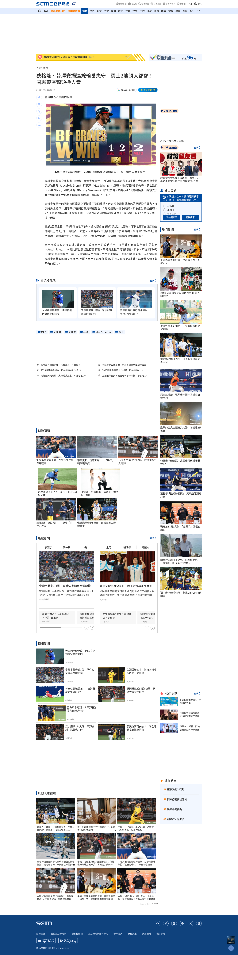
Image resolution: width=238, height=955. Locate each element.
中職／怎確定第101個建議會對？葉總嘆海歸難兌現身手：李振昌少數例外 (95, 863)
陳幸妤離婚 (74, 11)
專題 (177, 11)
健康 (149, 11)
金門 (108, 547)
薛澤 (88, 185)
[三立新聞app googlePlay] (68, 940)
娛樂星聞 (123, 3)
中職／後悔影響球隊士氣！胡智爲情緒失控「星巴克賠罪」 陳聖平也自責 (136, 863)
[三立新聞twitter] (190, 923)
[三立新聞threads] (199, 923)
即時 (46, 11)
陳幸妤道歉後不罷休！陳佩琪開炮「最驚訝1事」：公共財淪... (179, 561)
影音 (99, 11)
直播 (113, 11)
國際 (156, 11)
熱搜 (106, 11)
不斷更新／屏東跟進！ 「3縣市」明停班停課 (96, 462)
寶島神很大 (170, 3)
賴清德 (127, 547)
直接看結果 (171, 217)
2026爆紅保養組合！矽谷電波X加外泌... (60, 370)
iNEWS (134, 3)
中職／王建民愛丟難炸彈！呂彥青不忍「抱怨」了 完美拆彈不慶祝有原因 (96, 898)
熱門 (92, 11)
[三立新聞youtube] (157, 923)
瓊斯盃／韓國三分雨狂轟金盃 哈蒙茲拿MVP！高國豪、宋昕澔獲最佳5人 (56, 828)
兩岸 (163, 11)
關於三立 (40, 933)
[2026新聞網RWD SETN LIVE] (74, 3)
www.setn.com (63, 947)
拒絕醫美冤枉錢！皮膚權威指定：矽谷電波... (62, 375)
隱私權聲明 (77, 933)
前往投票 (190, 217)
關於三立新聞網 (58, 933)
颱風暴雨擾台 (58, 11)
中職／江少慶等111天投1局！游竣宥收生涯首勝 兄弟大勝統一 (136, 828)
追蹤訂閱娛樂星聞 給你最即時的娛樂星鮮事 (124, 365)
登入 (200, 3)
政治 (120, 11)
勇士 (60, 172)
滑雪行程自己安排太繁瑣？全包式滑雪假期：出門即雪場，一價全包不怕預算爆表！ (56, 863)
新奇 (185, 11)
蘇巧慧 (170, 206)
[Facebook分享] (39, 97)
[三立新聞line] (182, 923)
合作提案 (117, 933)
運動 (84, 11)
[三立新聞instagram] (174, 923)
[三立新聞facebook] (165, 923)
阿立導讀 (157, 3)
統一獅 (66, 547)
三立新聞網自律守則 (98, 933)
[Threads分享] (39, 111)
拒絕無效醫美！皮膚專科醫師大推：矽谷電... (124, 375)
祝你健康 (145, 3)
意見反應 (132, 933)
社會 (127, 11)
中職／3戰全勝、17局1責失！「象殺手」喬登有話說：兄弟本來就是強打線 (136, 898)
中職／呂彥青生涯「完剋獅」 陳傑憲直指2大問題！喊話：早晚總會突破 (55, 898)
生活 (142, 11)
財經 (170, 11)
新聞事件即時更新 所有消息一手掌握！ (60, 365)
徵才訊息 (160, 933)
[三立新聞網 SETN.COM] (39, 11)
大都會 (69, 172)
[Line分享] (39, 104)
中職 (85, 547)
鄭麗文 (145, 547)
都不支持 (171, 213)
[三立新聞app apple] (46, 940)
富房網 (183, 3)
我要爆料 (146, 933)
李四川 (170, 209)
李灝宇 (48, 547)
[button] (190, 4)
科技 (192, 11)
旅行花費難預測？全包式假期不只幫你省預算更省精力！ (96, 828)
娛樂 (134, 11)
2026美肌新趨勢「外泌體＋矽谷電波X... (121, 370)
